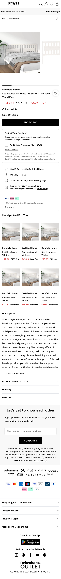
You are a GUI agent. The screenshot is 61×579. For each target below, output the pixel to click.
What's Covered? (11, 149)
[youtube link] (37, 555)
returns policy (42, 189)
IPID (34, 156)
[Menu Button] (4, 4)
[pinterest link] (23, 555)
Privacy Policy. (40, 460)
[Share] (57, 18)
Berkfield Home (11, 89)
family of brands (16, 454)
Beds (4, 18)
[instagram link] (16, 555)
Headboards (14, 18)
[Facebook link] (30, 555)
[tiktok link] (44, 555)
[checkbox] (30, 145)
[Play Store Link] (30, 542)
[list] (30, 54)
